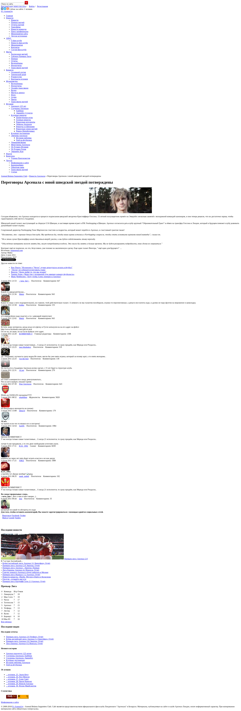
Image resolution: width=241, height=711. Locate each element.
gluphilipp (23, 397)
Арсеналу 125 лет (18, 106)
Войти (32, 6)
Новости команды (18, 29)
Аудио (13, 97)
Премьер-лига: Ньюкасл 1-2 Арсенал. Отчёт (21, 575)
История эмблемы (24, 138)
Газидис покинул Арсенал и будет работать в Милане (25, 572)
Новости (9, 18)
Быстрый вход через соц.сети (13, 6)
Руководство (16, 77)
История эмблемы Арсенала (18, 662)
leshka (21, 305)
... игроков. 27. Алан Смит (17, 679)
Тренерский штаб (18, 74)
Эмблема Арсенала (19, 136)
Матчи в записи (18, 93)
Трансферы (16, 27)
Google (11, 518)
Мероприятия (17, 45)
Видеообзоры (17, 63)
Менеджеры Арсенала (20, 145)
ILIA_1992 (23, 446)
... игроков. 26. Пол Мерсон (18, 677)
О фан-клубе (16, 40)
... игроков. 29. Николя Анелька (19, 684)
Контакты (15, 47)
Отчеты (14, 61)
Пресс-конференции (19, 31)
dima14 (22, 411)
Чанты (14, 99)
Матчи (9, 52)
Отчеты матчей (17, 25)
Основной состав (18, 72)
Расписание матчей (19, 54)
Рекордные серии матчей (26, 129)
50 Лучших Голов (18, 149)
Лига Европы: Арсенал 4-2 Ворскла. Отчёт (21, 570)
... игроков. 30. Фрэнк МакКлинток (21, 686)
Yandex (18, 518)
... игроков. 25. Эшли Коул (17, 675)
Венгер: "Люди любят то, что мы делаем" (28, 272)
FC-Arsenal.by (7, 11)
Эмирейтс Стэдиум (24, 113)
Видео (13, 90)
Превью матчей (17, 22)
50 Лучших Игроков (19, 147)
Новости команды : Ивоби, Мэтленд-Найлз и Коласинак (27, 577)
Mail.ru (5, 518)
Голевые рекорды (23, 120)
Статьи (14, 172)
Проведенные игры (24, 117)
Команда (9, 70)
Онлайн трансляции (19, 88)
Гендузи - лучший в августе (14, 579)
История (9, 104)
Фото (13, 95)
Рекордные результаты (25, 122)
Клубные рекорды (18, 115)
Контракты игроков (19, 79)
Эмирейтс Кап (17, 151)
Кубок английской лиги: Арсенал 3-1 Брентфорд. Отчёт (26, 563)
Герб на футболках (24, 140)
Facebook (15, 515)
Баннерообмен (17, 165)
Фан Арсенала (25, 384)
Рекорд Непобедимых (25, 131)
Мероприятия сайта (19, 34)
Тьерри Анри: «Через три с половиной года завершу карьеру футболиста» (42, 274)
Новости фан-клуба (19, 43)
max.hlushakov (25, 347)
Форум (9, 154)
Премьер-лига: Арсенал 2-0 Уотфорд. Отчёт (24, 637)
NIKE (21, 460)
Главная (9, 16)
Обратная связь (17, 167)
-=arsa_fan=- (24, 281)
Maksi (21, 294)
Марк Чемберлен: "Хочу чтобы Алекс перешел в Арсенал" (36, 277)
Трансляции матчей (19, 68)
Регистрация (42, 6)
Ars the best (23, 359)
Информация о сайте (20, 163)
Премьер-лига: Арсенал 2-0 (76, 559)
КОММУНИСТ (26, 334)
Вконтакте (6, 515)
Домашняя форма (18, 142)
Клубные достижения (20, 133)
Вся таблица (6, 622)
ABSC (8, 38)
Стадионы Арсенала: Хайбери (19, 656)
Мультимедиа (12, 81)
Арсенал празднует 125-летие (18, 653)
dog (20, 499)
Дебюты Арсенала (24, 124)
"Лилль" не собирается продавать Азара (28, 270)
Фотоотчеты (16, 65)
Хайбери (20, 111)
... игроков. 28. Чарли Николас (19, 681)
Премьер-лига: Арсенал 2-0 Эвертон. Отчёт (21, 565)
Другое (9, 160)
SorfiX (21, 426)
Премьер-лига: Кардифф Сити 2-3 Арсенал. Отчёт (24, 581)
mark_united (24, 476)
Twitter (23, 515)
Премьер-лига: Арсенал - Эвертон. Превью (21, 568)
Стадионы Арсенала (19, 108)
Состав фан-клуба (18, 50)
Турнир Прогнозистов (20, 158)
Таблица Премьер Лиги (21, 56)
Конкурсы (10, 156)
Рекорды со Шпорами (25, 127)
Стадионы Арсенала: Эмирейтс (19, 658)
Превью (14, 59)
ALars (21, 370)
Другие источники (19, 36)
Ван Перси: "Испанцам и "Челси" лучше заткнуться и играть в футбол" (41, 267)
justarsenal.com (17, 250)
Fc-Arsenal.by (17, 706)
